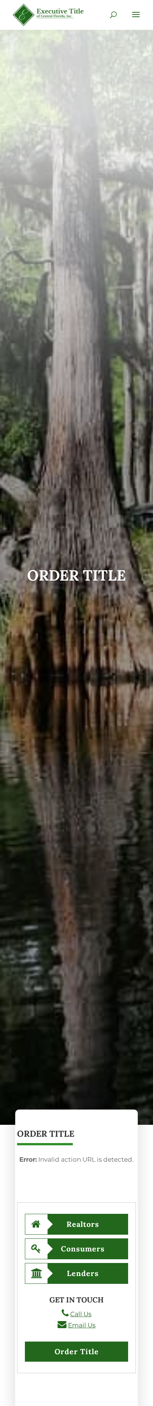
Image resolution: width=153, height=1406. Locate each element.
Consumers (83, 1248)
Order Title (77, 1351)
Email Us (81, 1325)
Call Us (80, 1314)
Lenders (83, 1273)
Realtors (82, 1224)
